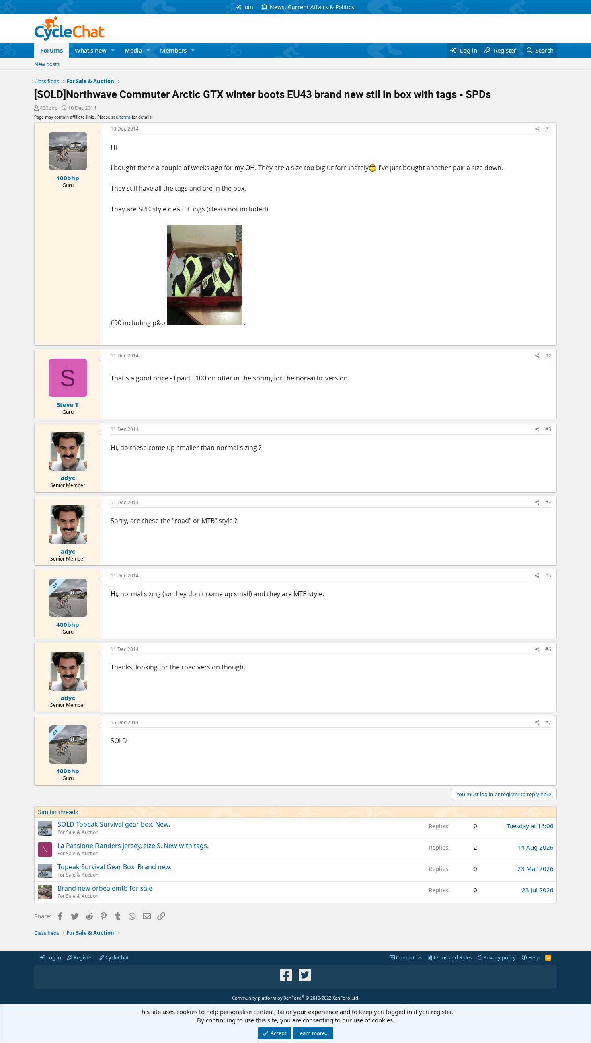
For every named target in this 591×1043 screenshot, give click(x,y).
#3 (548, 429)
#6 (548, 649)
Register (82, 957)
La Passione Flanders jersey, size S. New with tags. (133, 845)
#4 (548, 502)
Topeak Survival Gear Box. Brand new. (114, 866)
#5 (548, 575)
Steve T (68, 404)
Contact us (408, 957)
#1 (548, 128)
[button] (113, 50)
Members (173, 50)
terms (125, 117)
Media (133, 50)
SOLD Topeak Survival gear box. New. (113, 824)
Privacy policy (499, 957)
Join (248, 7)
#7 (548, 722)
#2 (548, 355)
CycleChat (116, 957)
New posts (47, 64)
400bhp (49, 107)
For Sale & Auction (77, 832)
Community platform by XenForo (295, 998)
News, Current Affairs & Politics (312, 7)
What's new (91, 50)
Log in (53, 957)
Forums (51, 50)
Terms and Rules (452, 957)
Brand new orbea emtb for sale (104, 888)
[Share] (537, 129)
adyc (68, 478)
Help (533, 957)
